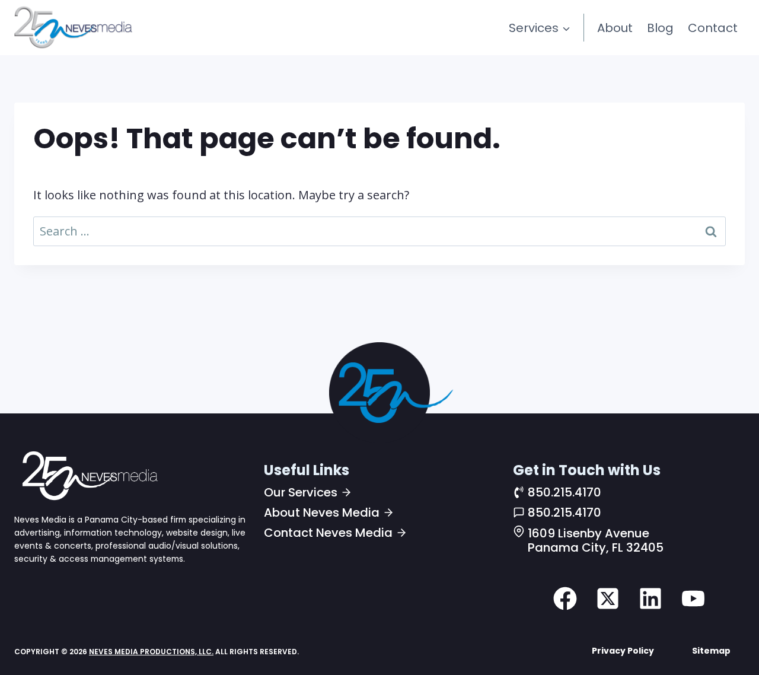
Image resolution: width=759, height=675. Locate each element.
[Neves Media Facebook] (565, 598)
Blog (660, 28)
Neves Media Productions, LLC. (151, 652)
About (615, 28)
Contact (713, 28)
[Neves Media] (88, 475)
